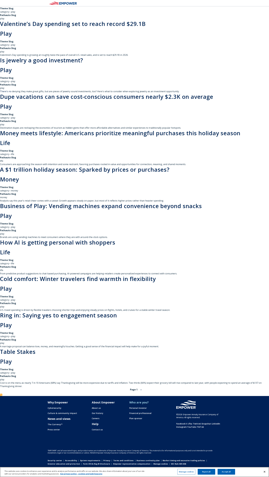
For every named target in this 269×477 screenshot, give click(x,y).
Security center (55, 460)
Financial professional (140, 413)
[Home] (63, 3)
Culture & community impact (62, 413)
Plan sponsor (135, 418)
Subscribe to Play (1, 395)
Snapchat (206, 423)
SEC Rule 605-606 (178, 464)
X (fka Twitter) (193, 423)
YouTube (191, 427)
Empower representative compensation (131, 464)
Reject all (206, 471)
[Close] (264, 472)
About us (96, 408)
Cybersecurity (55, 408)
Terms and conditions (123, 460)
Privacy (106, 460)
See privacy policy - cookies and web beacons (81, 474)
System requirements (90, 460)
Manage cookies (160, 464)
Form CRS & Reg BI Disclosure (96, 464)
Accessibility (71, 460)
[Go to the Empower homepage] (186, 404)
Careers (95, 418)
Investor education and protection (64, 464)
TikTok (200, 427)
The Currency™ (55, 424)
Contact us (97, 429)
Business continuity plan (148, 460)
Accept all (226, 471)
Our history (97, 413)
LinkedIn (216, 423)
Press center (54, 429)
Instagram (181, 427)
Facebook (181, 423)
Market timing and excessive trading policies (184, 460)
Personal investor (138, 408)
